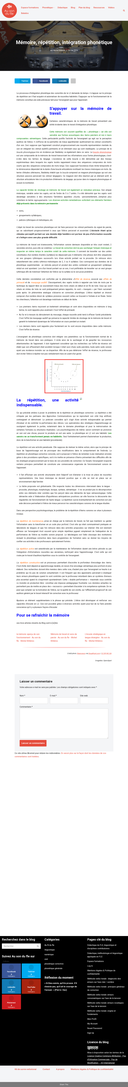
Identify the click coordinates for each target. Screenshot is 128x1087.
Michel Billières (59, 50)
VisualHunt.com (94, 653)
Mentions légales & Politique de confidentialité (92, 1069)
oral (46, 959)
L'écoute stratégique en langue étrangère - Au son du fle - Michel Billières (97, 637)
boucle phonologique (102, 152)
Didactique (62, 7)
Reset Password (94, 1028)
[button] (53, 7)
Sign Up (90, 1033)
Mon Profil (91, 1019)
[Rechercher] (124, 10)
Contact (46, 1069)
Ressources (99, 7)
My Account (92, 1023)
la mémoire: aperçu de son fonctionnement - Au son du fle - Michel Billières (28, 637)
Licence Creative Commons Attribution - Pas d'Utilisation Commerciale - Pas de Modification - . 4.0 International (106, 1059)
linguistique (49, 950)
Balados (25, 13)
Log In (90, 966)
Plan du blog (84, 7)
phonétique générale (53, 968)
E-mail (53, 695)
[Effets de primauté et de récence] (64, 376)
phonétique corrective (54, 964)
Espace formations (30, 7)
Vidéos (111, 7)
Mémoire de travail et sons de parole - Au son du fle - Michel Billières (64, 637)
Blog (73, 7)
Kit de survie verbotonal (25, 1069)
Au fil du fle (49, 945)
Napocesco (81, 653)
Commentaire (26, 707)
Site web (84, 695)
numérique (49, 954)
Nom (22, 695)
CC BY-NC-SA (106, 653)
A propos (60, 1069)
